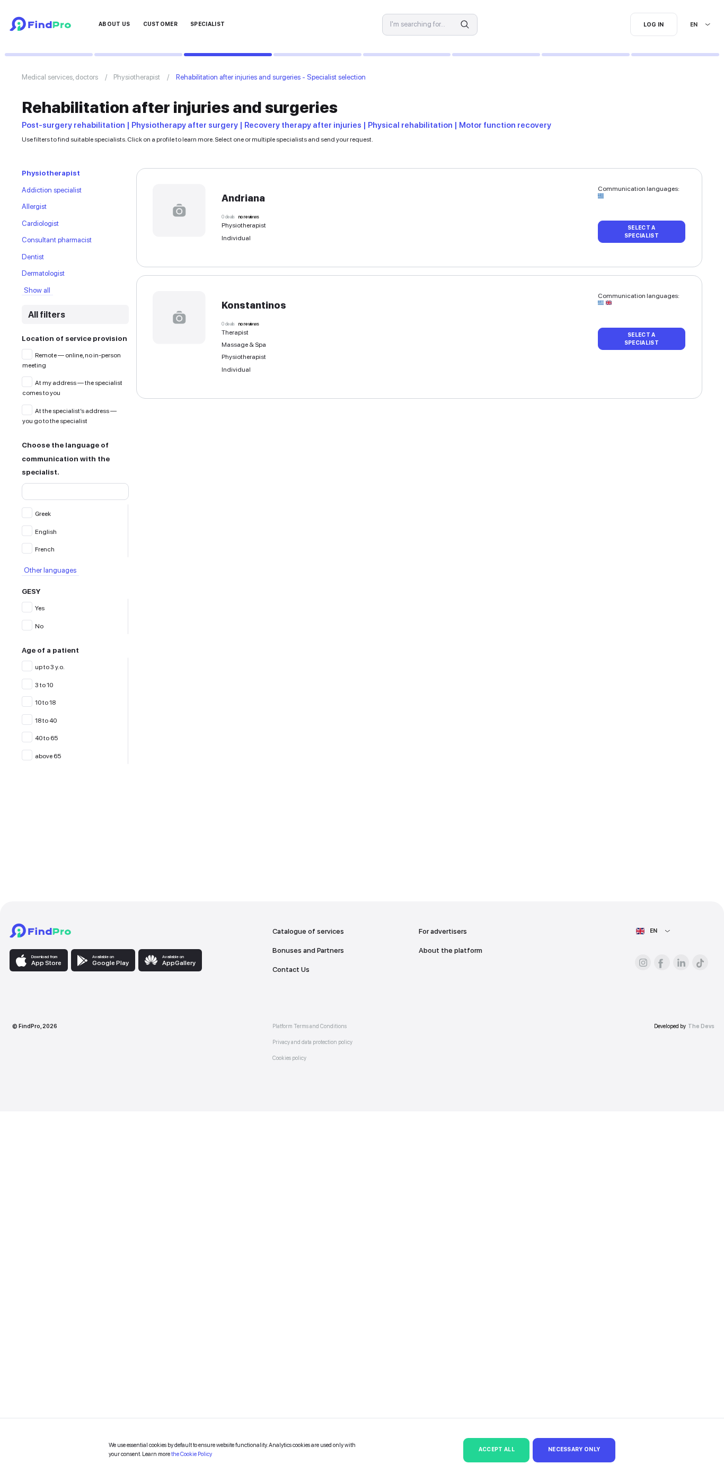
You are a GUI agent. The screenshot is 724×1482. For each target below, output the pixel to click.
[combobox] (690, 25)
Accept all (497, 1449)
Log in (653, 24)
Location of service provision (74, 338)
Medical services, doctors (60, 77)
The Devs (701, 1026)
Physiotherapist (136, 77)
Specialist (207, 24)
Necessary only (574, 1449)
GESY (31, 591)
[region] (75, 531)
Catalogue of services (308, 931)
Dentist (33, 256)
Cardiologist (40, 223)
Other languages (50, 570)
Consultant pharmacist (57, 239)
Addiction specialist (52, 190)
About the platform (450, 950)
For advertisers (443, 931)
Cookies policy (289, 1058)
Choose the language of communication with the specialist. (66, 458)
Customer (160, 24)
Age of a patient (50, 650)
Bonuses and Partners (308, 950)
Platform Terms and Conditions (309, 1026)
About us (114, 24)
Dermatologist (43, 273)
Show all (37, 290)
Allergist (34, 206)
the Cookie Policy (191, 1454)
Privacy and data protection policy (312, 1042)
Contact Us (291, 969)
